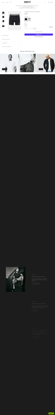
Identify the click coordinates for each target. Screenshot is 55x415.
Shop (7, 2)
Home (3, 2)
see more (35, 310)
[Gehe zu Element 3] (3, 21)
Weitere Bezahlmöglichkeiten (39, 36)
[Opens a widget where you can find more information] (51, 413)
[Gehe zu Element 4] (3, 25)
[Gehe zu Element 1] (3, 13)
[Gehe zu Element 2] (3, 17)
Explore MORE (36, 283)
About (10, 2)
